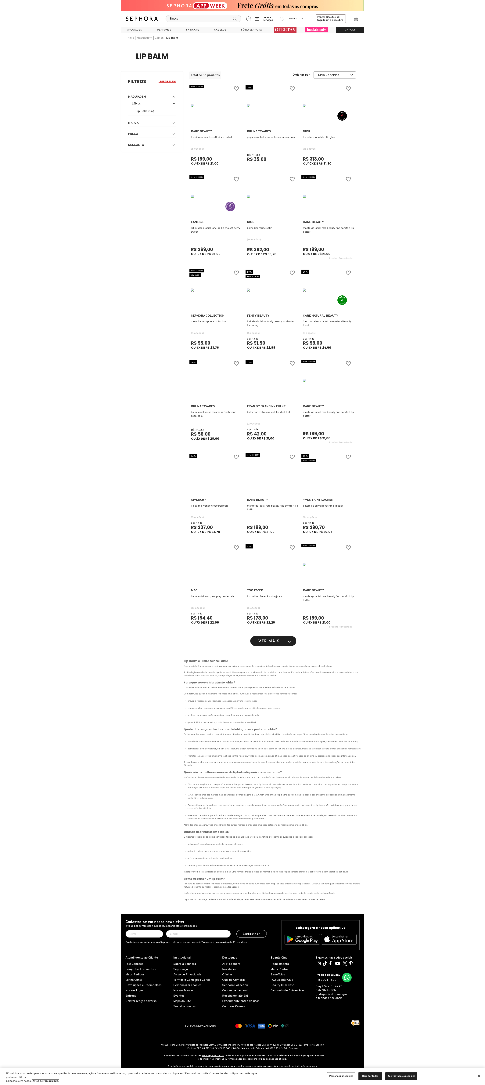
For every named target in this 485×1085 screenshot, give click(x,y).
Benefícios (278, 974)
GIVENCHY (198, 499)
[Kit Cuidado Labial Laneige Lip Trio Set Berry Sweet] (216, 196)
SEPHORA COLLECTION (207, 315)
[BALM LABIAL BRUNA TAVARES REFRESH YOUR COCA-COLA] (216, 380)
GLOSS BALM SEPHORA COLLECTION (209, 321)
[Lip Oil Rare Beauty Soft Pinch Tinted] (216, 105)
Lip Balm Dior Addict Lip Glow (319, 137)
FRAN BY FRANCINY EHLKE (266, 406)
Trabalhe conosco (185, 1006)
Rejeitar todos (370, 1076)
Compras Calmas (233, 1006)
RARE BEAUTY (201, 131)
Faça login (323, 20)
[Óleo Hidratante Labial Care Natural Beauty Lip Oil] (328, 290)
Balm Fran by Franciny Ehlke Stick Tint (268, 412)
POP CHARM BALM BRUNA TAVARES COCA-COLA (271, 137)
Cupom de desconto (236, 990)
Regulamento (280, 964)
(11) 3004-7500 (326, 979)
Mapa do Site (182, 1001)
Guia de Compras (233, 979)
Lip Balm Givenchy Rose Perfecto (209, 505)
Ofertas (227, 974)
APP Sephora (231, 964)
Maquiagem (144, 37)
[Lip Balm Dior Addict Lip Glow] (328, 105)
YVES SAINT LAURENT (319, 499)
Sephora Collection (235, 985)
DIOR (306, 131)
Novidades (229, 969)
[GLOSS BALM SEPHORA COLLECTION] (216, 290)
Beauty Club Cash (282, 985)
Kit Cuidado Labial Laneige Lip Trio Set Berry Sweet (215, 230)
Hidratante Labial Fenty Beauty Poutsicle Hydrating (270, 323)
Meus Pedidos (135, 974)
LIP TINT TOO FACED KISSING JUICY (264, 596)
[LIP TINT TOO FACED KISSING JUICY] (272, 564)
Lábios (159, 37)
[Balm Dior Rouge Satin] (272, 196)
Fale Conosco (134, 964)
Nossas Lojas (134, 990)
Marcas (350, 29)
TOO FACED (255, 590)
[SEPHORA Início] (142, 18)
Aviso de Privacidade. (235, 942)
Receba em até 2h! (235, 995)
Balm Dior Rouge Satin (259, 228)
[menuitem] (135, 30)
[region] (242, 1076)
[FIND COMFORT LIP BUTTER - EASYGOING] (328, 196)
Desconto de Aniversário (287, 990)
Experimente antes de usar (240, 1001)
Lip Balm (172, 37)
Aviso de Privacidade (187, 974)
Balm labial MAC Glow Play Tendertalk (212, 596)
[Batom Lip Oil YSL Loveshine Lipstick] (328, 474)
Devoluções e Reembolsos (143, 985)
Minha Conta (133, 979)
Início (130, 37)
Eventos (179, 995)
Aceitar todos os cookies (401, 1076)
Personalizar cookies (187, 985)
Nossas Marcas (183, 990)
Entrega (130, 995)
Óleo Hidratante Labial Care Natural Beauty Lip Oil (327, 323)
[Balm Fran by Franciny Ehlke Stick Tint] (272, 380)
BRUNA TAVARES (259, 131)
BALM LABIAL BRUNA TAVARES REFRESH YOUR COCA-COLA (213, 414)
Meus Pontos (279, 969)
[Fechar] (479, 1076)
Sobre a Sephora (184, 964)
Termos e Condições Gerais (191, 979)
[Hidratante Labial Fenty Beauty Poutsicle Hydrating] (272, 290)
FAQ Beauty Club (282, 979)
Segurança (180, 969)
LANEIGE (197, 222)
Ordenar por (301, 74)
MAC (194, 590)
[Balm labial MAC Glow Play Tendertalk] (216, 564)
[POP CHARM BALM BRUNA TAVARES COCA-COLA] (272, 105)
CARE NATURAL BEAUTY (320, 315)
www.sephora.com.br (228, 1045)
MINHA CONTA (298, 18)
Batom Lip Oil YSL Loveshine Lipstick (323, 505)
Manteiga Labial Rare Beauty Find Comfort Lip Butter (328, 230)
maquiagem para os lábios (294, 825)
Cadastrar (251, 933)
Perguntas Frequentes (140, 969)
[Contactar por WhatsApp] (347, 977)
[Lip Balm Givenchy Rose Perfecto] (216, 474)
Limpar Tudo (167, 81)
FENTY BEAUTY (258, 315)
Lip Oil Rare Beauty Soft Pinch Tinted (211, 137)
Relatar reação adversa (140, 1001)
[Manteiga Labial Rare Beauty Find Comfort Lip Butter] (272, 474)
